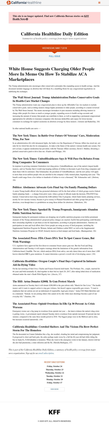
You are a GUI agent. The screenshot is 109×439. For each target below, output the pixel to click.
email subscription (46, 353)
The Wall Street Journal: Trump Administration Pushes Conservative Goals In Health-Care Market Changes (56, 99)
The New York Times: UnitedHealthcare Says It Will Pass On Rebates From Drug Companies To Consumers (56, 160)
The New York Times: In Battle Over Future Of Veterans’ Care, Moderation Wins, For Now (56, 137)
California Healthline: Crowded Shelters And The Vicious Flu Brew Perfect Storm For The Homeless (55, 328)
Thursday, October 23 (54, 369)
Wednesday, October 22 (54, 372)
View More (54, 389)
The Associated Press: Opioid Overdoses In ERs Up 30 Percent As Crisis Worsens (54, 305)
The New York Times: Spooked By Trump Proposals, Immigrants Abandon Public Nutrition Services (55, 211)
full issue (54, 56)
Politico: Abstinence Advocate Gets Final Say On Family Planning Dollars (55, 187)
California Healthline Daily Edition (54, 33)
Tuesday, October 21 (54, 376)
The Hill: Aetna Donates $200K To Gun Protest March (44, 281)
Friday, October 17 (54, 382)
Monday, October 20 (54, 379)
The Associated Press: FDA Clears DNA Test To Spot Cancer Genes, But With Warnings (54, 239)
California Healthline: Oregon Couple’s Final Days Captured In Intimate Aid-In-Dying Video (54, 263)
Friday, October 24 (54, 366)
